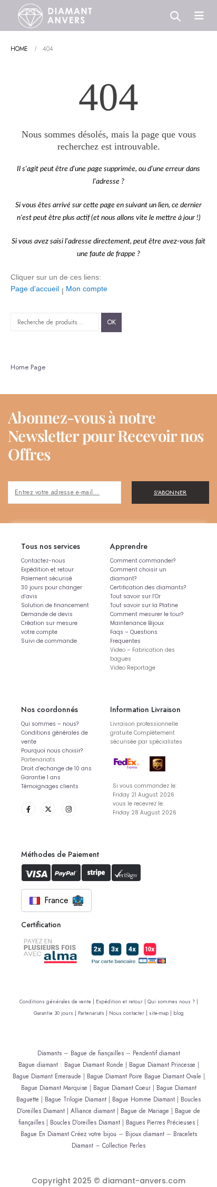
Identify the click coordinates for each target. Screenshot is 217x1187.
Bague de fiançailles (97, 1052)
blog (178, 1013)
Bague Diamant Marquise (54, 1087)
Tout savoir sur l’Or (135, 596)
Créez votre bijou (93, 1133)
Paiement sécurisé (46, 578)
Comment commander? (142, 561)
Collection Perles (123, 1145)
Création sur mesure (49, 623)
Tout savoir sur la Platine (144, 605)
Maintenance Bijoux (137, 623)
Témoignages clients (49, 786)
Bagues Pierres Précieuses (160, 1122)
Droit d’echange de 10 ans (56, 768)
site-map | (161, 1013)
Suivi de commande (49, 641)
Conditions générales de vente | (57, 1001)
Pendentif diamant (156, 1052)
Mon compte (86, 288)
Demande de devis (47, 614)
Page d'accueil (35, 288)
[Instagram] (69, 809)
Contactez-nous (43, 561)
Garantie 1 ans (41, 777)
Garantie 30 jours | (56, 1013)
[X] (48, 809)
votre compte (39, 632)
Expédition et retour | (121, 1001)
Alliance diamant (93, 1110)
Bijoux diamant (144, 1133)
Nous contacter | (129, 1013)
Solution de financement (55, 605)
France (56, 900)
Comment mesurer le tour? (146, 614)
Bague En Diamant (45, 1133)
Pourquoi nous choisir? (52, 751)
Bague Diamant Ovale (172, 1076)
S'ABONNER (170, 492)
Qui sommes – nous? (49, 724)
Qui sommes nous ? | (172, 1001)
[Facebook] (28, 809)
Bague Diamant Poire (114, 1076)
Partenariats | (93, 1013)
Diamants (49, 1052)
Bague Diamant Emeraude (47, 1076)
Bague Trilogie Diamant (75, 1099)
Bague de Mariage (145, 1110)
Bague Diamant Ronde (93, 1064)
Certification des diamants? (148, 587)
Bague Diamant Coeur (122, 1087)
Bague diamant (38, 1064)
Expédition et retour (47, 570)
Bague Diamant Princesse (162, 1064)
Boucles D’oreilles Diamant (85, 1122)
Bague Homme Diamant (143, 1099)
